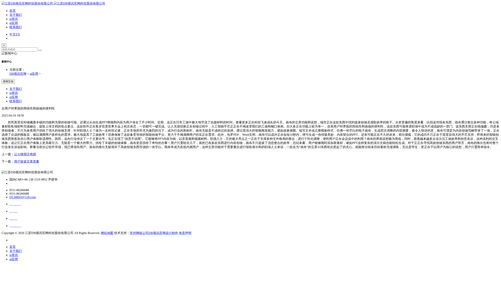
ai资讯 (13, 19)
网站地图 (107, 233)
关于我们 (15, 14)
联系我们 (15, 27)
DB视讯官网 (17, 73)
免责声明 (185, 233)
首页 (12, 10)
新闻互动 (8, 81)
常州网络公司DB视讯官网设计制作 (154, 233)
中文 (12, 34)
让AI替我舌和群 (25, 154)
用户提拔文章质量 (26, 161)
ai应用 (13, 23)
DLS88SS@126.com (22, 197)
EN (18, 34)
